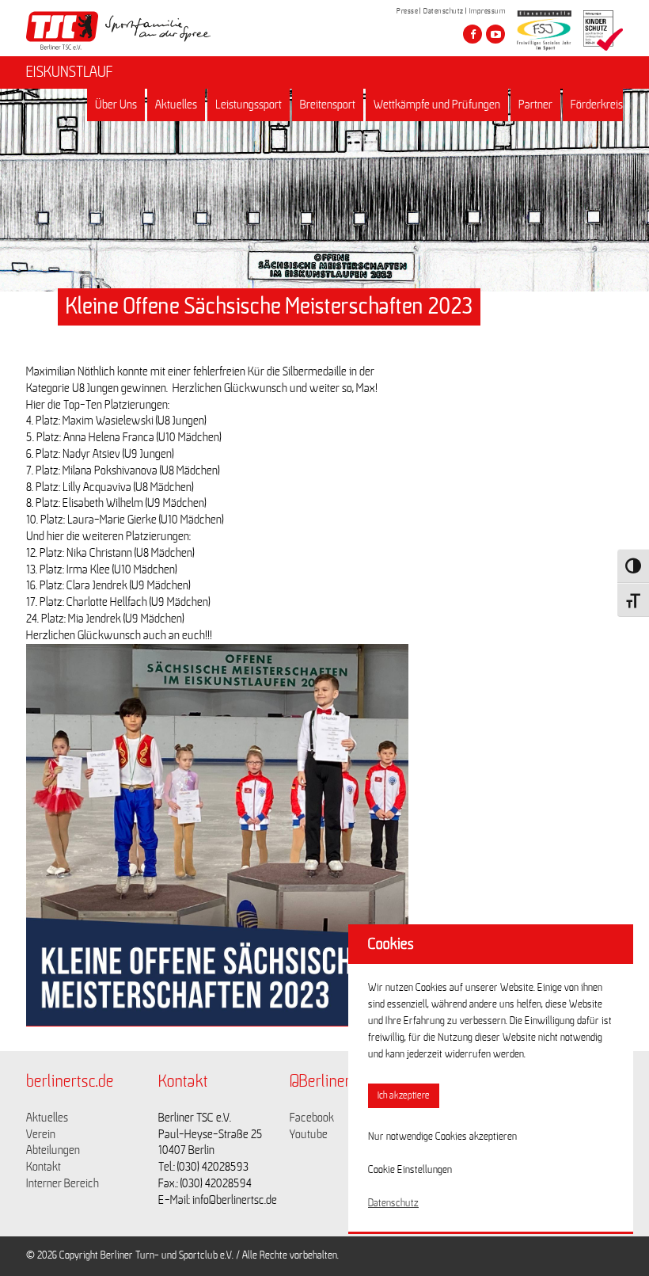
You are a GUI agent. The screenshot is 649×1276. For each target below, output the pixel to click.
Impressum (487, 11)
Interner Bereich (62, 1183)
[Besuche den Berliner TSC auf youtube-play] (495, 34)
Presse (407, 11)
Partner (535, 104)
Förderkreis (597, 104)
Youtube (309, 1134)
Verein (40, 1134)
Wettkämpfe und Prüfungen (437, 104)
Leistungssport (248, 104)
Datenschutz (443, 11)
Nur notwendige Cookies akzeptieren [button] (442, 1136)
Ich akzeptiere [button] (404, 1096)
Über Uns (116, 104)
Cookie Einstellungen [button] (410, 1169)
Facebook (312, 1117)
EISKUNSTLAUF (69, 72)
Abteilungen (53, 1150)
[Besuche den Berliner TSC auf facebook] (472, 34)
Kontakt (43, 1166)
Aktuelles (176, 104)
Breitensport (327, 104)
